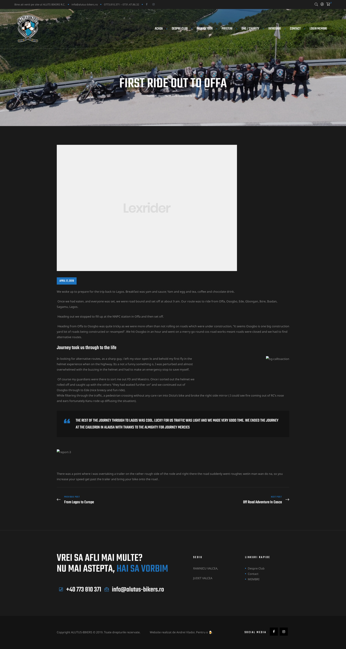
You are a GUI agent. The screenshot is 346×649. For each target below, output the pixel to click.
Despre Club (180, 28)
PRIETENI (227, 28)
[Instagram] (153, 4)
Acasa (159, 28)
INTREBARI (274, 28)
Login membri (318, 28)
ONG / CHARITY (250, 28)
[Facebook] (146, 4)
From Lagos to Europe (114, 500)
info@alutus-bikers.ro (85, 4)
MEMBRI (253, 579)
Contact (295, 28)
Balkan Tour (205, 28)
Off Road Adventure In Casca (232, 500)
